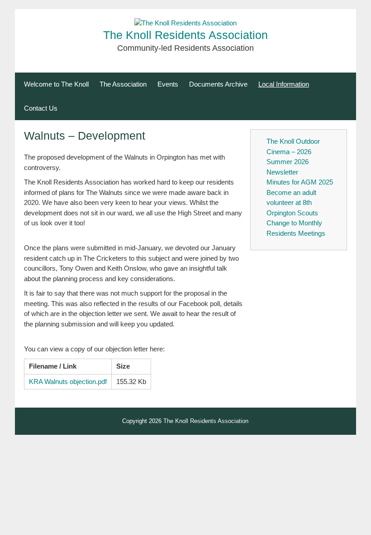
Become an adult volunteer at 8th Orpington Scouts (292, 203)
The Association (123, 84)
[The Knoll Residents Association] (185, 23)
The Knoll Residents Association (185, 35)
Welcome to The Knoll (56, 84)
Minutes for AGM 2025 (299, 182)
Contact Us (40, 108)
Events (167, 84)
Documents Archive (218, 84)
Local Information (283, 84)
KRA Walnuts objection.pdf (68, 381)
